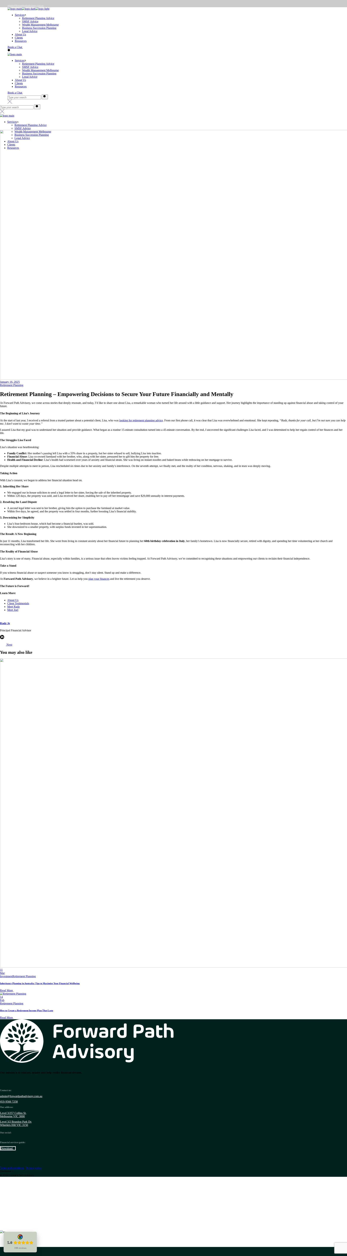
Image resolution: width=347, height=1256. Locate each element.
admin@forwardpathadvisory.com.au (26, 5)
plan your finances (98, 578)
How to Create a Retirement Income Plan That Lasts (26, 1010)
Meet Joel (12, 609)
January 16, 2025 (10, 381)
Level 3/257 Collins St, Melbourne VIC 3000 (13, 1115)
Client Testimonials (18, 603)
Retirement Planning (11, 385)
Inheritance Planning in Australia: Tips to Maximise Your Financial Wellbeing (40, 983)
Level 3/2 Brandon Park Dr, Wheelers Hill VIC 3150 (16, 1123)
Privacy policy (33, 1168)
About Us (12, 600)
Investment (6, 976)
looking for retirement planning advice (141, 420)
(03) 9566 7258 (9, 1101)
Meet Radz (13, 606)
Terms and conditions (12, 1168)
